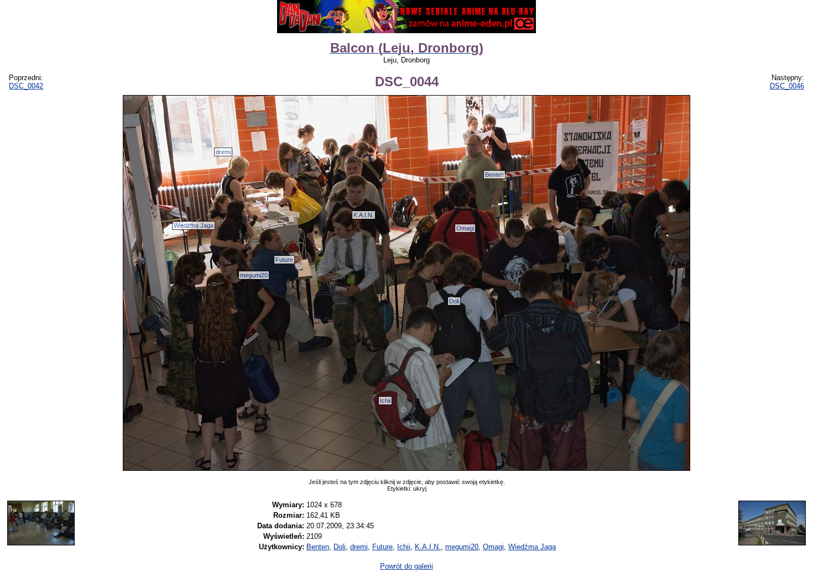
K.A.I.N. (363, 215)
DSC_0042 (26, 86)
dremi (223, 152)
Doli (454, 301)
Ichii (385, 400)
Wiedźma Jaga (193, 225)
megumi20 (254, 275)
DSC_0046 (787, 86)
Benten (494, 174)
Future (284, 259)
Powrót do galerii (406, 566)
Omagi (465, 228)
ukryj (419, 488)
